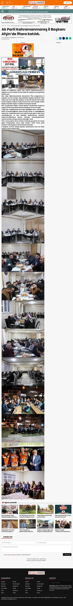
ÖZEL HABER (4, 588)
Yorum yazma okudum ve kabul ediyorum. (17, 554)
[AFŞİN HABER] (37, 2)
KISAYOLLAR (29, 578)
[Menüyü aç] (2, 2)
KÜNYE (14, 592)
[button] (5, 11)
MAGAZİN (3, 586)
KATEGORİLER (5, 578)
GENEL (8, 25)
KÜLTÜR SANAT (16, 584)
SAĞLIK (14, 588)
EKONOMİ (3, 584)
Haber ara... (8, 2)
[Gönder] (70, 582)
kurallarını (13, 554)
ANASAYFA (4, 25)
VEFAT (2, 592)
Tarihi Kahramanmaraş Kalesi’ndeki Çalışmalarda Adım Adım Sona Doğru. (30, 12)
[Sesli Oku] (57, 38)
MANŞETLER (15, 586)
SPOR (2, 590)
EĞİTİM (14, 581)
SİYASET (3, 581)
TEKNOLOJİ (15, 590)
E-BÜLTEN (52, 578)
